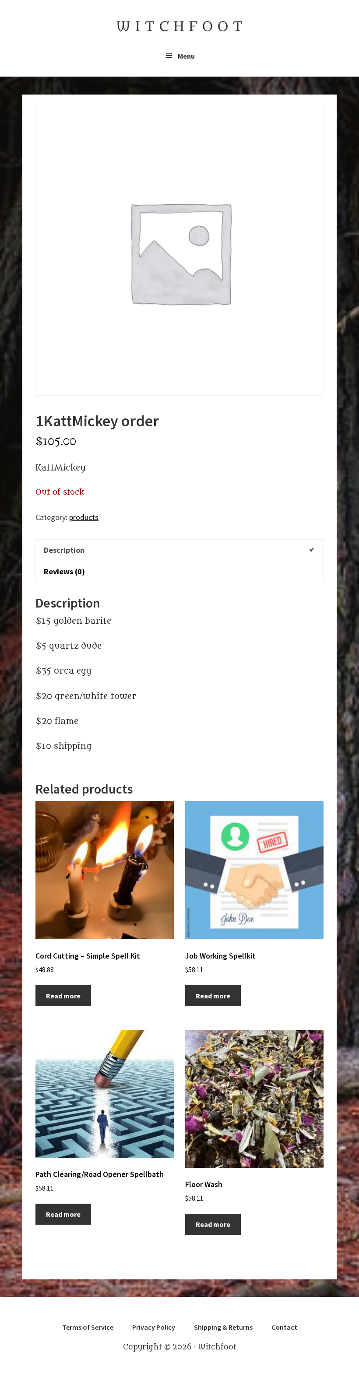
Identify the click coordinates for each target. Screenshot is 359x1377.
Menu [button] (186, 56)
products (84, 517)
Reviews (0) (64, 571)
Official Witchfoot (179, 26)
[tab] (179, 549)
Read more (63, 995)
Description (64, 550)
